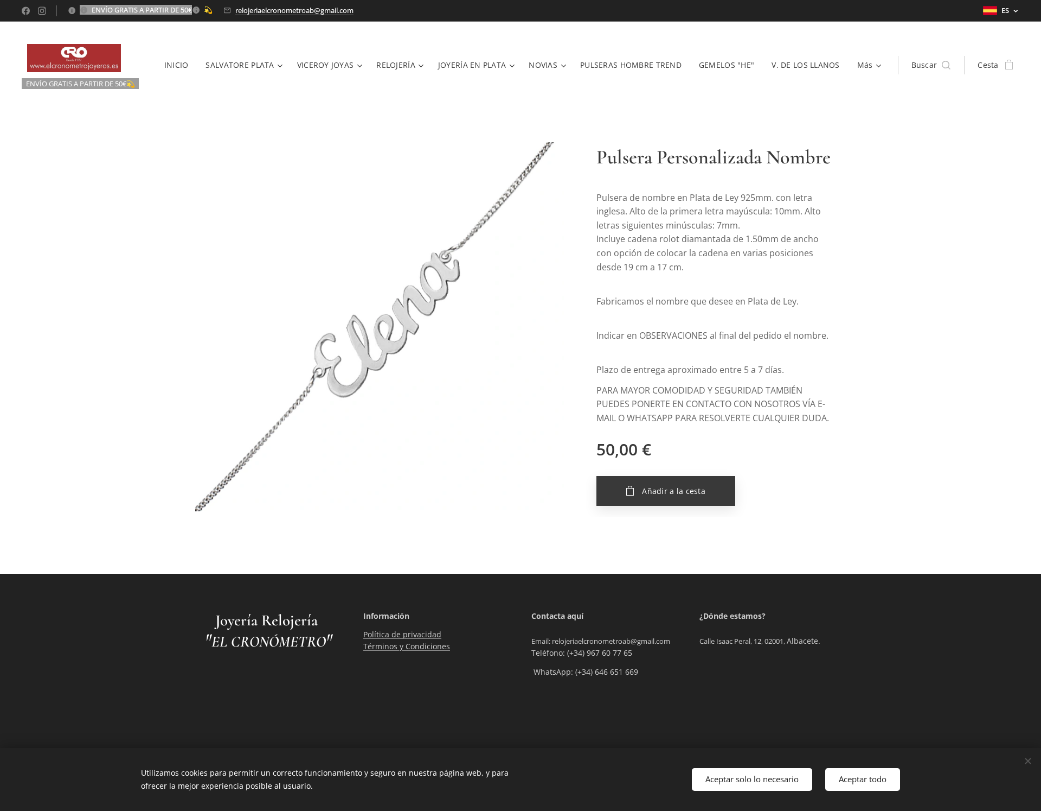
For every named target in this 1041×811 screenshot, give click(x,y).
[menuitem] (179, 65)
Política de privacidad (402, 634)
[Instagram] (42, 11)
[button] (931, 65)
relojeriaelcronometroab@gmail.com (294, 10)
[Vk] (26, 11)
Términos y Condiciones (406, 646)
